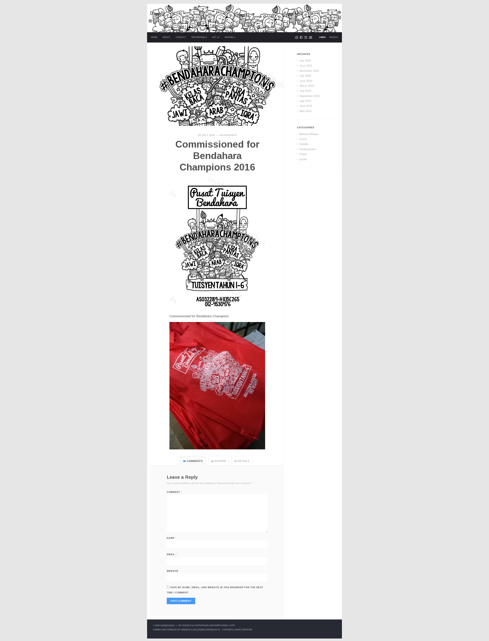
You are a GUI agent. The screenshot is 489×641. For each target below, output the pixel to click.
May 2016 (306, 110)
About (166, 37)
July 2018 (305, 90)
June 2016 (306, 105)
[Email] (310, 37)
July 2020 (305, 75)
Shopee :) (230, 37)
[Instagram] (305, 37)
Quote (303, 159)
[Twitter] (296, 37)
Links (322, 37)
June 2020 (306, 80)
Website (172, 571)
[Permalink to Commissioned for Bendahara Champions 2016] (217, 86)
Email (172, 554)
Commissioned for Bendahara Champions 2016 (217, 156)
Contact (181, 37)
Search (333, 37)
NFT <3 (215, 37)
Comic (303, 139)
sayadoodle (228, 135)
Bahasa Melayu (309, 134)
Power (303, 154)
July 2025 (305, 60)
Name (171, 538)
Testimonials (199, 37)
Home (154, 37)
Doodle (304, 143)
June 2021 (306, 65)
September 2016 (310, 95)
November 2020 (309, 70)
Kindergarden (308, 149)
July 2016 (305, 100)
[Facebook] (301, 37)
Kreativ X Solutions (193, 629)
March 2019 (307, 85)
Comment (174, 492)
